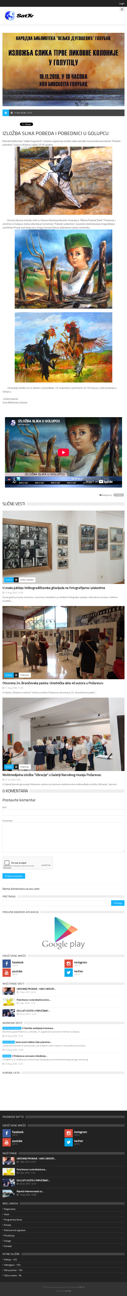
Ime (4, 807)
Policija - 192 (10, 1259)
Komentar (7, 820)
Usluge (7, 1240)
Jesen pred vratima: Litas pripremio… (27, 1042)
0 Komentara (15, 791)
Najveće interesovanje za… (30, 1191)
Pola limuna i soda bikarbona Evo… (34, 999)
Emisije (7, 1225)
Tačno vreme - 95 (12, 1275)
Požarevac (24, 675)
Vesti (6, 1214)
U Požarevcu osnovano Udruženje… (25, 1055)
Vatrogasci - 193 (12, 1265)
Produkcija (9, 1235)
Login (122, 3)
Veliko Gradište (27, 579)
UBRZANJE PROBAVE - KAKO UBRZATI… (36, 988)
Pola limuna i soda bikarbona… (32, 1169)
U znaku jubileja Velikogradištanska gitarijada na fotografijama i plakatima (53, 587)
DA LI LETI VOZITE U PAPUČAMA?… (33, 1010)
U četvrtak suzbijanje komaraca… (29, 1028)
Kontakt (8, 1246)
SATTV (81, 1287)
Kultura (119, 495)
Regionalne (10, 1209)
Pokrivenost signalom (15, 1230)
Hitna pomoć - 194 (13, 1270)
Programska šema (13, 1219)
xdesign (68, 1290)
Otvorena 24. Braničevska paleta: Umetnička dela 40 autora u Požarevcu (52, 683)
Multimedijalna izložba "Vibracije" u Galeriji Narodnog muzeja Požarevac (51, 774)
